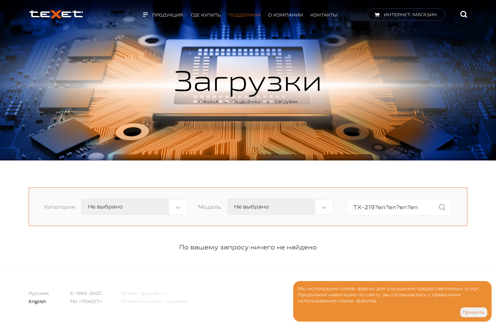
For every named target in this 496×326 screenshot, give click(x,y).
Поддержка (244, 15)
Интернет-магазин (410, 14)
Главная (209, 101)
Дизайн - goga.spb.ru (144, 293)
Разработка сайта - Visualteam (154, 301)
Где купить (206, 15)
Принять (473, 312)
